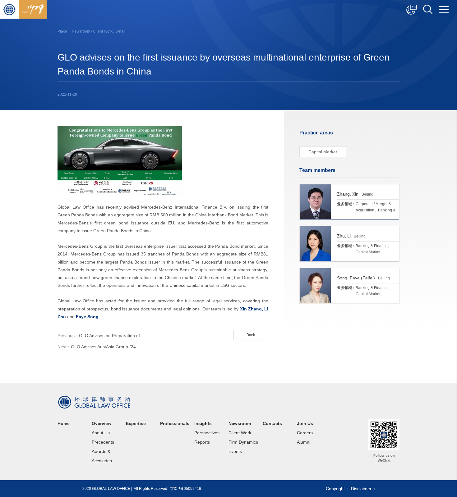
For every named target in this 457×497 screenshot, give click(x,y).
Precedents (103, 442)
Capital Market (322, 151)
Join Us (305, 423)
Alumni (303, 442)
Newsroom (81, 31)
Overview (101, 423)
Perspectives (206, 432)
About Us (101, 432)
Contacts (272, 423)
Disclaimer (361, 488)
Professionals (174, 423)
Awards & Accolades (102, 456)
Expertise (136, 423)
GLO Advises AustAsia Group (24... (99, 346)
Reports (202, 442)
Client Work (103, 31)
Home (64, 423)
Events (235, 451)
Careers (305, 432)
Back (251, 335)
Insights (203, 423)
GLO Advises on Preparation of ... (101, 335)
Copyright (335, 488)
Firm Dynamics (243, 442)
